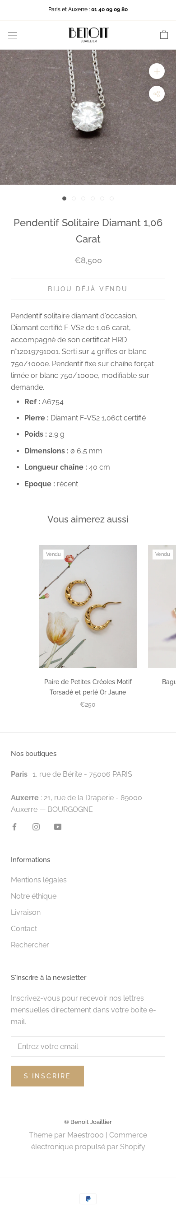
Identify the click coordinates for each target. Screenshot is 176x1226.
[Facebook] (14, 827)
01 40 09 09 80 (109, 9)
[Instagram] (36, 827)
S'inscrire (47, 1076)
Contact (24, 928)
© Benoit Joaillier (88, 1122)
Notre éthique (33, 896)
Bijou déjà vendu (88, 289)
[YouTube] (57, 827)
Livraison (26, 912)
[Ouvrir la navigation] (12, 34)
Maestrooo (85, 1135)
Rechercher (30, 945)
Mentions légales (39, 880)
